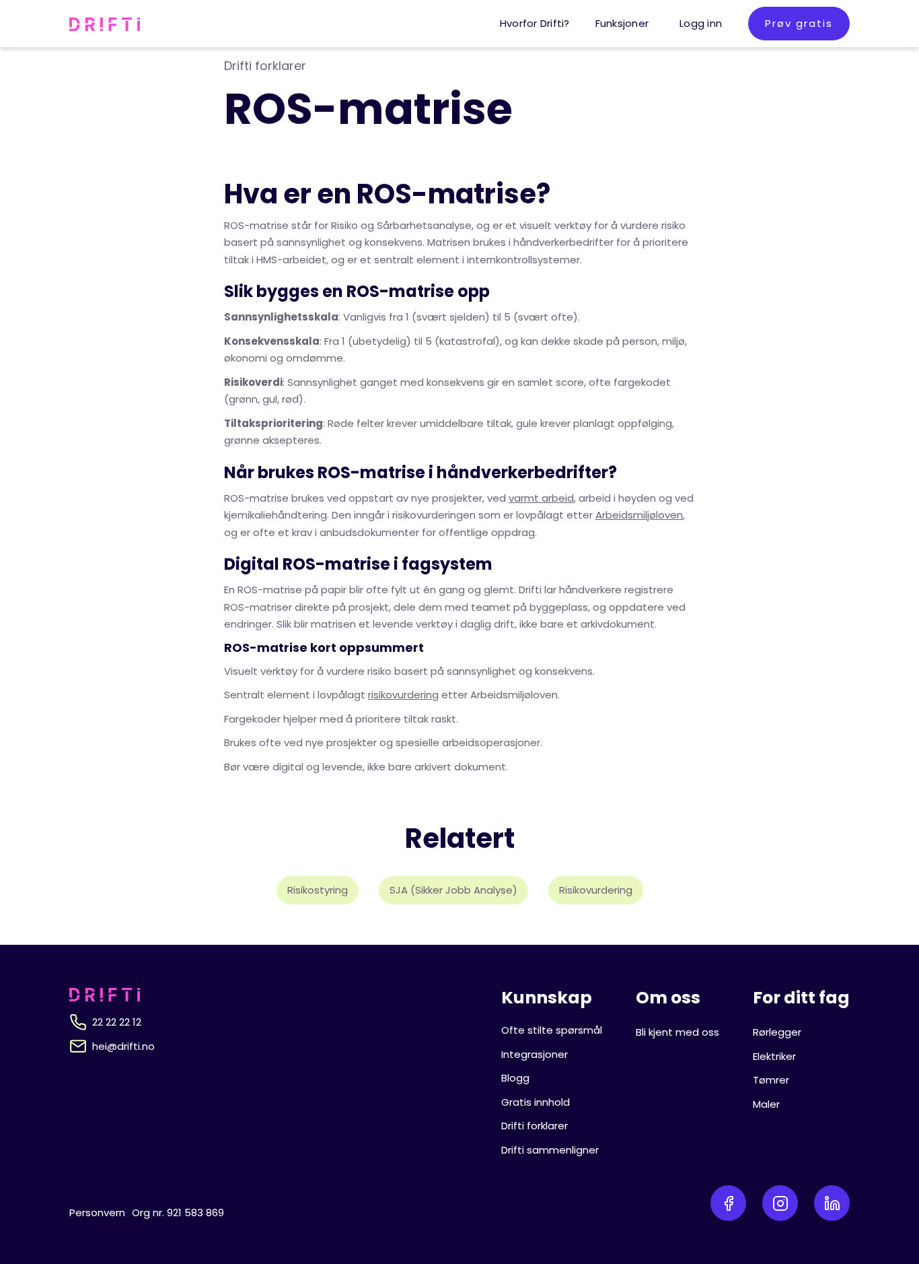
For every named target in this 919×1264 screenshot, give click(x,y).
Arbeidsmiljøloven (639, 515)
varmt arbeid (541, 498)
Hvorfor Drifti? (535, 23)
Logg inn (700, 23)
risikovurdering (403, 695)
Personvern (97, 1212)
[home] (104, 23)
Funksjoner (622, 23)
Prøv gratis (799, 23)
